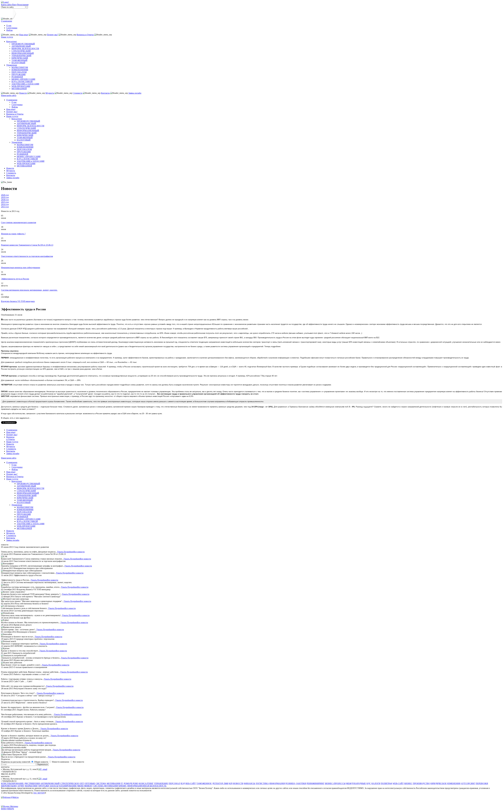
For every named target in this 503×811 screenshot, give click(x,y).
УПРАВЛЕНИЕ (161, 783)
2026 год (5, 195)
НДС (368, 783)
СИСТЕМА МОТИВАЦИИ (105, 786)
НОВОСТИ (238, 783)
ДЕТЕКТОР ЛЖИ (220, 783)
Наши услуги (7, 37)
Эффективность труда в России (15, 279)
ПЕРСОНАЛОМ (19, 72)
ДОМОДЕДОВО (130, 783)
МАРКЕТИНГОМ (20, 67)
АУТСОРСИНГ (468, 783)
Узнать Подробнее (65, 552)
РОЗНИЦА (290, 783)
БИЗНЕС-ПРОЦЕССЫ (335, 783)
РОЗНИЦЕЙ (17, 77)
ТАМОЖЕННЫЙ (19, 60)
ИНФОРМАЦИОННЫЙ (23, 53)
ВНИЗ (4, 809)
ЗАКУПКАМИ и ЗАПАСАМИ (25, 84)
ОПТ (82, 783)
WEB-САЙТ (398, 783)
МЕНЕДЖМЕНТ (85, 786)
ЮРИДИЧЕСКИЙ (20, 58)
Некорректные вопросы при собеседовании (20, 267)
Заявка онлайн (134, 93)
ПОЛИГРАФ (386, 783)
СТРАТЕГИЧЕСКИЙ (21, 51)
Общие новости (41, 762)
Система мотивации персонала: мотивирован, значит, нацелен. (29, 290)
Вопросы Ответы (10, 438)
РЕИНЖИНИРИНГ (315, 783)
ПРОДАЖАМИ (19, 74)
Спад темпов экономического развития (18, 222)
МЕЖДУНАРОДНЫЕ (356, 783)
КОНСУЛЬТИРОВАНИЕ (12, 783)
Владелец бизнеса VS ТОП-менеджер (18, 301)
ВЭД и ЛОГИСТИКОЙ (22, 81)
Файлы (9, 30)
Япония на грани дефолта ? (13, 234)
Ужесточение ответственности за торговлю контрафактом (27, 256)
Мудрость (49, 93)
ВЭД (183, 783)
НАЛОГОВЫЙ (18, 63)
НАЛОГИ (375, 783)
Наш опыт (23, 35)
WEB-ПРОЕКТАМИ (21, 86)
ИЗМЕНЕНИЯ (453, 783)
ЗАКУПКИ (301, 783)
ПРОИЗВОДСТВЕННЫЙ (23, 44)
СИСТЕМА (101, 783)
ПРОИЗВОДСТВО (421, 783)
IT (122, 783)
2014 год (5, 204)
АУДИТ (20, 786)
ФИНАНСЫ (249, 783)
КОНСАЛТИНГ (146, 783)
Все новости (79, 552)
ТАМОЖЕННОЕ (204, 783)
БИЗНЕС (408, 783)
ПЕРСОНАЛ (174, 783)
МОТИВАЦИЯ (113, 783)
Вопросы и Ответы (85, 35)
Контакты (105, 93)
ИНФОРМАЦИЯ (277, 783)
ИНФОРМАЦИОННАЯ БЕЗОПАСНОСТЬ (146, 786)
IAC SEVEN (39, 793)
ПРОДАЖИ (43, 786)
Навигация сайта (8, 95)
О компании (6, 21)
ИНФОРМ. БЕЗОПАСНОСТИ (25, 48)
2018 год (5, 200)
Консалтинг (11, 41)
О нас (8, 25)
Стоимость (77, 93)
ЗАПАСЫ (54, 786)
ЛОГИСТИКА (262, 783)
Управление (11, 65)
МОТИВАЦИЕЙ (19, 88)
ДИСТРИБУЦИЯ (32, 783)
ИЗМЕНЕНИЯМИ (20, 70)
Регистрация (22, 4)
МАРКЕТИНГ (31, 786)
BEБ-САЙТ (190, 783)
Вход (14, 4)
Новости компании (61, 762)
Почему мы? (52, 35)
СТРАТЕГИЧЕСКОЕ (69, 783)
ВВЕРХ (10, 809)
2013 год (5, 207)
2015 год (5, 202)
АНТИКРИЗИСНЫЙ (21, 46)
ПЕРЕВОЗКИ (482, 783)
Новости (23, 93)
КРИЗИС (123, 786)
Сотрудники (11, 28)
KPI (230, 783)
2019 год (5, 197)
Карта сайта (6, 4)
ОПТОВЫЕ (89, 783)
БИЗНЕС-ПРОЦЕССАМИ (23, 79)
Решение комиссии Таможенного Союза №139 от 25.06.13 (27, 245)
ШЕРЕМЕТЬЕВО (9, 786)
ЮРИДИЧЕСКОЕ (438, 783)
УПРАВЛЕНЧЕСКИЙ (21, 55)
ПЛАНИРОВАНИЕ (68, 786)
